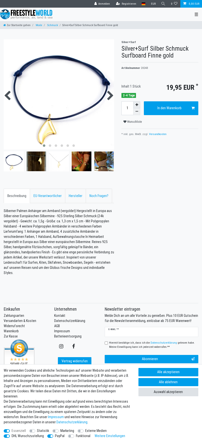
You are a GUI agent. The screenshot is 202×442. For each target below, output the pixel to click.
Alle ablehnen (168, 382)
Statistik (43, 430)
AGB (57, 326)
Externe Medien (96, 430)
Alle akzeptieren (168, 372)
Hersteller (75, 196)
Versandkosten (157, 134)
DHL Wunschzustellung (28, 436)
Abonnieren (150, 359)
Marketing (67, 430)
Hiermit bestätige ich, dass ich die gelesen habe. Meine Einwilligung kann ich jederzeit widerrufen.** (152, 345)
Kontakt (59, 315)
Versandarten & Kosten (20, 321)
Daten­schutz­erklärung (71, 422)
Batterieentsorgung (68, 336)
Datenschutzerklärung (69, 321)
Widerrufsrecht (14, 326)
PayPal (60, 436)
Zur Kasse (11, 336)
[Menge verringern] (136, 111)
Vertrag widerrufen (75, 361)
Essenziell (19, 430)
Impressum (62, 331)
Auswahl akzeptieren (168, 392)
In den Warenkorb (169, 108)
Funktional (83, 436)
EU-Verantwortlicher (48, 196)
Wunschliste (134, 121)
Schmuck (52, 25)
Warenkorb (11, 331)
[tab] (17, 196)
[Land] (143, 4)
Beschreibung (16, 196)
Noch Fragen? (98, 196)
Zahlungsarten (14, 315)
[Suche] (163, 4)
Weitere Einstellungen (110, 436)
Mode (38, 25)
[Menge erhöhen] (136, 104)
